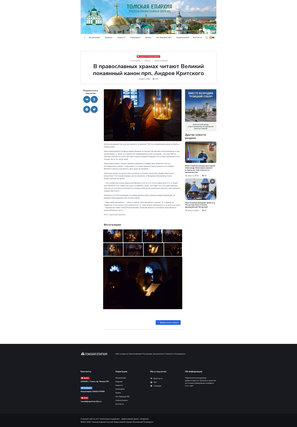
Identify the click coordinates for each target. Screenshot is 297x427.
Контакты (197, 37)
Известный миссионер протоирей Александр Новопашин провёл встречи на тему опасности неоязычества (200, 169)
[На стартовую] (84, 37)
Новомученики (182, 37)
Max (155, 382)
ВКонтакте (158, 378)
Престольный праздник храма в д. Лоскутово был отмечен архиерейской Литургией (200, 204)
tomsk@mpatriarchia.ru (91, 401)
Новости (121, 37)
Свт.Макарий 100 (163, 37)
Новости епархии (161, 61)
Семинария (135, 37)
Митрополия (94, 37)
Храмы (148, 37)
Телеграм (157, 386)
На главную (135, 61)
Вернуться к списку (169, 322)
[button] (206, 37)
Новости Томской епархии (149, 56)
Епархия (108, 37)
